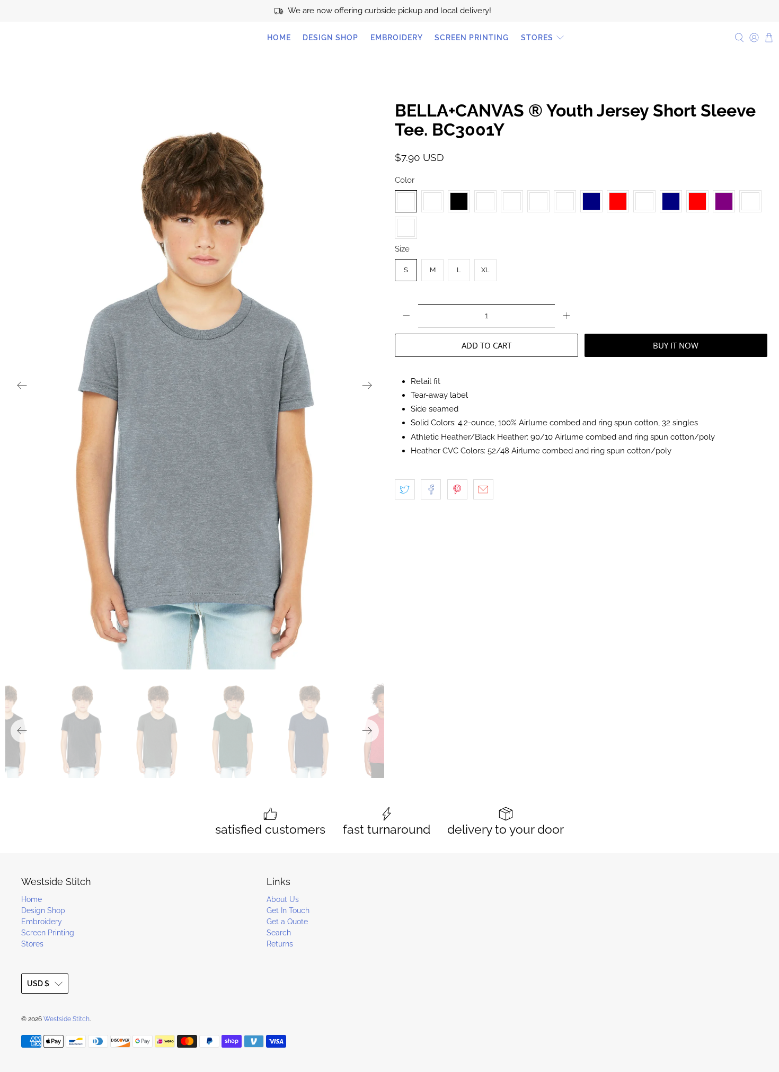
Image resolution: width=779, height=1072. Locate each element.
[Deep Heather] (538, 201)
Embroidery (396, 37)
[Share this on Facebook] (431, 489)
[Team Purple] (724, 201)
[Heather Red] (618, 201)
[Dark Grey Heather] (512, 201)
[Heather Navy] (591, 201)
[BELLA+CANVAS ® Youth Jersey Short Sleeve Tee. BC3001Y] (194, 385)
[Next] (367, 385)
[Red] (697, 201)
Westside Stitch (53, 37)
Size (402, 249)
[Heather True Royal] (644, 201)
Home (279, 37)
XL (485, 270)
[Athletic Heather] (432, 201)
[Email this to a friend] (483, 489)
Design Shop (330, 37)
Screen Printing (472, 37)
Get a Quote (287, 921)
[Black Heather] (485, 201)
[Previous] (22, 385)
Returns (280, 944)
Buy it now (675, 345)
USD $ (38, 983)
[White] (406, 228)
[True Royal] (750, 201)
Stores (537, 37)
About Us (283, 899)
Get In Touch (288, 910)
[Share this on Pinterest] (457, 489)
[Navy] (671, 201)
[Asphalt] (406, 201)
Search (279, 932)
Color (404, 180)
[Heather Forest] (565, 201)
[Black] (459, 201)
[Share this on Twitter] (405, 489)
